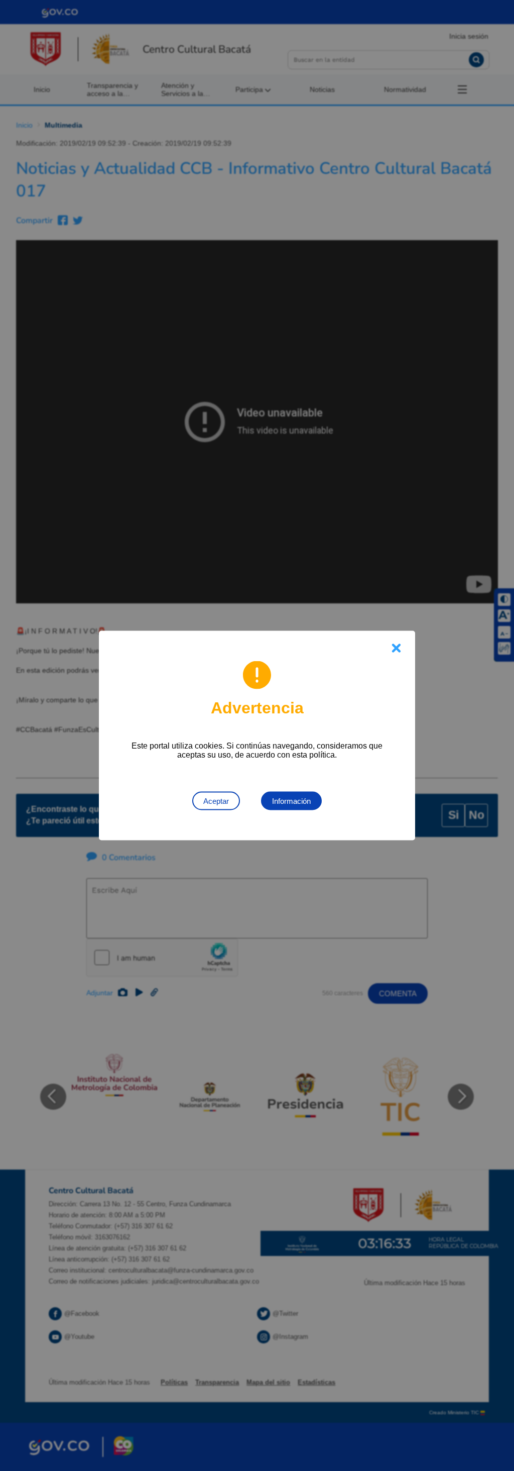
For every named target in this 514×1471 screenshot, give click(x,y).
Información (291, 801)
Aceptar (216, 801)
